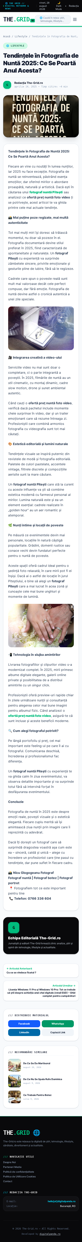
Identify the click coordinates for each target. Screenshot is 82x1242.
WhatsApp (58, 1023)
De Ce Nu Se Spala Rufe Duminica (42, 1079)
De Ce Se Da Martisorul (36, 1063)
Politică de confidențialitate (18, 1171)
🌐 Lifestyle (15, 45)
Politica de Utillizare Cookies (19, 1176)
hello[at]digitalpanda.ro (61, 1201)
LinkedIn (24, 1032)
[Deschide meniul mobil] (75, 19)
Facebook (24, 1023)
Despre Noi (9, 1162)
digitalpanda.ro (50, 1234)
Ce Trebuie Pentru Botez (37, 1095)
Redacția (74, 5)
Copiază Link (57, 1032)
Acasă (6, 36)
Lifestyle (21, 36)
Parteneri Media (12, 1166)
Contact (7, 1181)
